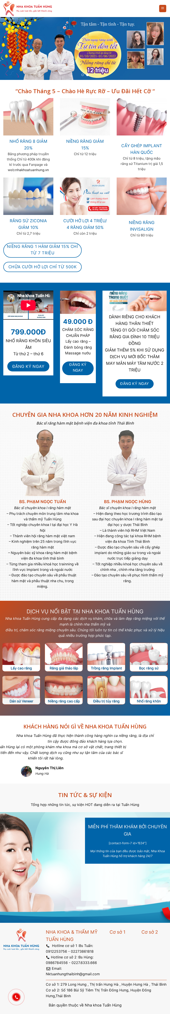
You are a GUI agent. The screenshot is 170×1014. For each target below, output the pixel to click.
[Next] (161, 48)
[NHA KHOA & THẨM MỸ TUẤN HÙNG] (27, 8)
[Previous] (9, 48)
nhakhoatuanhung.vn (32, 170)
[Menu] (162, 8)
